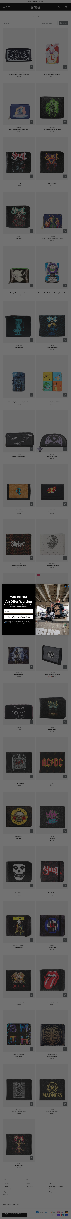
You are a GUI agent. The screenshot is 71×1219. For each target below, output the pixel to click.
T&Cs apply (7, 622)
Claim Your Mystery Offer (18, 617)
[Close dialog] (67, 586)
